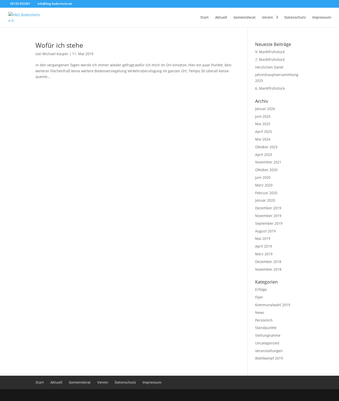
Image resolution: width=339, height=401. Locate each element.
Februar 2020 (266, 192)
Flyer (259, 297)
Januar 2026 (265, 108)
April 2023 (263, 154)
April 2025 (263, 131)
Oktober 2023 (266, 147)
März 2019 (263, 254)
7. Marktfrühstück (270, 59)
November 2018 (268, 269)
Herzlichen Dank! (269, 67)
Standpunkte (265, 327)
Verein (267, 18)
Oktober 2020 (266, 169)
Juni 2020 (263, 177)
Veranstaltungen (269, 350)
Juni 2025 (263, 116)
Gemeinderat (245, 18)
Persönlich (263, 320)
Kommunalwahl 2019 (272, 304)
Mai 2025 (262, 123)
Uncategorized (267, 343)
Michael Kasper (55, 53)
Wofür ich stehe (59, 45)
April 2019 (263, 246)
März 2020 (263, 185)
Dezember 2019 (268, 208)
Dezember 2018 (268, 261)
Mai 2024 (262, 139)
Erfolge (261, 289)
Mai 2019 (262, 238)
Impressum (321, 18)
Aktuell (221, 18)
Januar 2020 (265, 200)
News (259, 312)
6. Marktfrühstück (270, 88)
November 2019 (268, 215)
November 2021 (268, 162)
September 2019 (268, 223)
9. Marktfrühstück (270, 51)
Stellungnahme (267, 335)
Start (204, 18)
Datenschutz (295, 18)
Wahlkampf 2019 (269, 358)
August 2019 (265, 231)
